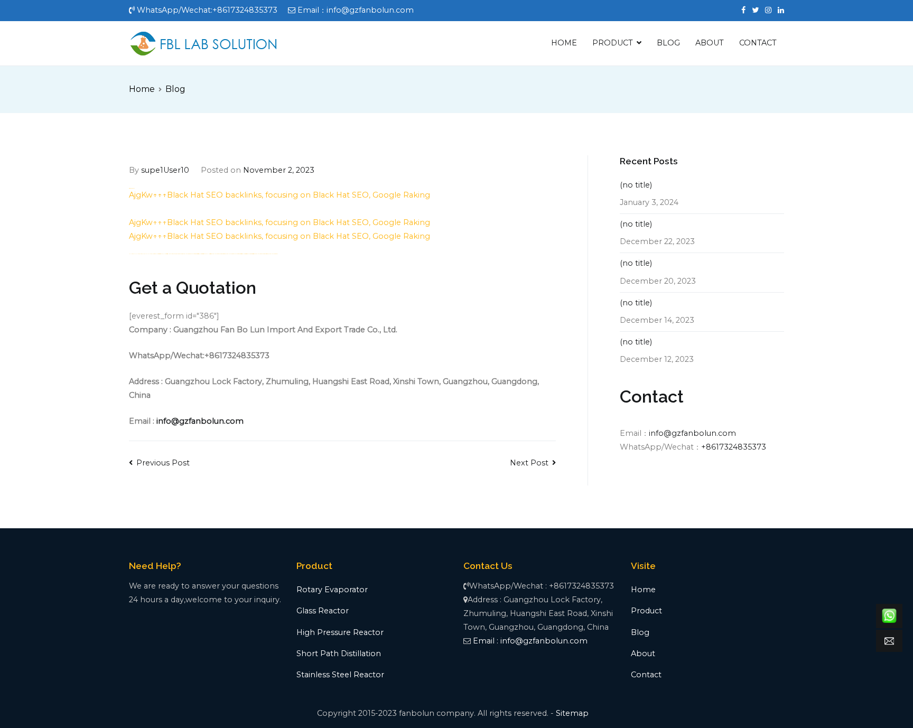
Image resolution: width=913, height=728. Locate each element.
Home (643, 589)
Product (646, 610)
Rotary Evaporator (332, 589)
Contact (646, 674)
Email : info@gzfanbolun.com (530, 641)
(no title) (636, 185)
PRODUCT (612, 43)
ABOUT (709, 43)
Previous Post (163, 463)
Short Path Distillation (338, 653)
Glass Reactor (322, 610)
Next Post (529, 463)
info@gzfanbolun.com (200, 421)
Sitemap (572, 713)
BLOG (668, 43)
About (643, 653)
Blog (640, 632)
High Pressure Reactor (340, 632)
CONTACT (758, 43)
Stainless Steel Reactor (340, 674)
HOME (564, 43)
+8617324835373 (733, 447)
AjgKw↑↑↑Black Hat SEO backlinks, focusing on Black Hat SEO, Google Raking (279, 195)
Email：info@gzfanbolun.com (355, 10)
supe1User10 (165, 170)
